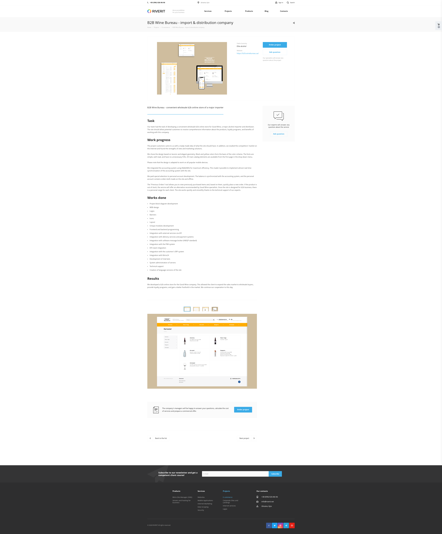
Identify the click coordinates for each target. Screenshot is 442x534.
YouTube (292, 525)
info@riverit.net (267, 501)
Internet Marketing (205, 504)
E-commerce (227, 497)
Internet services (229, 506)
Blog (266, 11)
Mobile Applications (205, 500)
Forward (234, 68)
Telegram (286, 525)
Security (201, 510)
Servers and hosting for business (182, 501)
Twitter (274, 525)
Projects (228, 11)
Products (249, 11)
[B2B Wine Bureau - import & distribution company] (192, 68)
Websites (201, 497)
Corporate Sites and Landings (230, 501)
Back (150, 68)
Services (207, 11)
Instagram (280, 525)
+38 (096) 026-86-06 (269, 497)
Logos (225, 509)
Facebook (269, 525)
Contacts (284, 11)
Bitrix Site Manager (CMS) (182, 497)
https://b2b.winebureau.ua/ (248, 53)
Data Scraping (203, 507)
